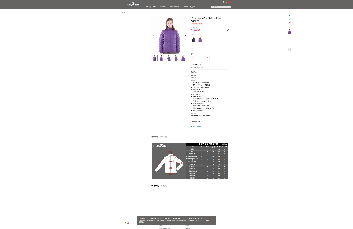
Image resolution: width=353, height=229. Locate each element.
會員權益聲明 (188, 228)
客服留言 (187, 226)
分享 (194, 126)
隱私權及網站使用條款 (164, 228)
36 (193, 48)
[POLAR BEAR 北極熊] (132, 5)
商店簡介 (161, 226)
